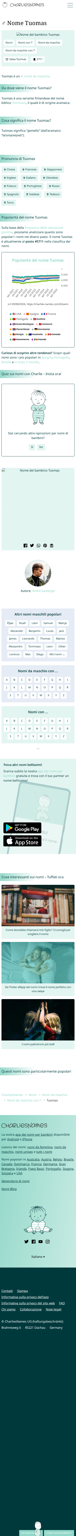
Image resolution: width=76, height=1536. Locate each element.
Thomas (45, 638)
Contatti (7, 1291)
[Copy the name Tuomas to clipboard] (51, 546)
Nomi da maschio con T (20, 50)
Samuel (48, 623)
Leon (49, 646)
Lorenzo (14, 654)
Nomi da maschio (49, 42)
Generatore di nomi (15, 1181)
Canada (6, 1164)
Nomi (8, 42)
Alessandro (16, 646)
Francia (36, 1164)
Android (13, 1139)
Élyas (10, 623)
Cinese (10, 169)
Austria (46, 1159)
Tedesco (54, 194)
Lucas (49, 631)
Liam (35, 623)
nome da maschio (36, 76)
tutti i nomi (44, 1152)
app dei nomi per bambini (34, 1134)
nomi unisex (24, 1152)
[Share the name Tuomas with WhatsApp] (38, 546)
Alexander (16, 631)
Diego (40, 654)
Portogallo (61, 357)
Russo (55, 186)
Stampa (22, 1291)
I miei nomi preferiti (58, 1533)
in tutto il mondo (27, 362)
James (12, 638)
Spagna (47, 357)
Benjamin (35, 631)
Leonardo (28, 638)
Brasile (6, 362)
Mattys (62, 623)
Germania (50, 1164)
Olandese (51, 177)
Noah (22, 623)
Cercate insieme (31, 1533)
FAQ (62, 1303)
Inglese (11, 177)
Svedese (33, 194)
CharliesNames (12, 1095)
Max (28, 654)
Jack (61, 631)
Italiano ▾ (38, 1257)
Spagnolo (12, 194)
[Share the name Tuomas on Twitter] (31, 546)
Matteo (60, 638)
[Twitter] (26, 1241)
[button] (7, 505)
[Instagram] (47, 1241)
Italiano (31, 177)
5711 (39, 59)
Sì (32, 447)
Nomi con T (25, 42)
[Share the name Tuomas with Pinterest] (45, 546)
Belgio (57, 1159)
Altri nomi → (57, 654)
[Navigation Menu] (71, 5)
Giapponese (54, 169)
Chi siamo (8, 1309)
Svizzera (7, 1173)
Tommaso (19, 103)
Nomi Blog (9, 1189)
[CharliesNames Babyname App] (23, 5)
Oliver (62, 646)
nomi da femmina (40, 1147)
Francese (31, 169)
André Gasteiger (43, 591)
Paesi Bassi (36, 1169)
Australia (33, 1159)
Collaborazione (31, 1309)
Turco (10, 202)
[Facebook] (33, 1241)
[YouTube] (40, 1241)
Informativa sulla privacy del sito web (28, 1303)
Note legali (53, 1309)
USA (19, 1173)
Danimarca (22, 1164)
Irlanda (21, 1169)
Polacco (11, 186)
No (41, 447)
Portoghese (34, 186)
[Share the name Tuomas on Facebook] (25, 546)
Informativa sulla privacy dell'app (25, 1297)
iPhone (27, 1139)
